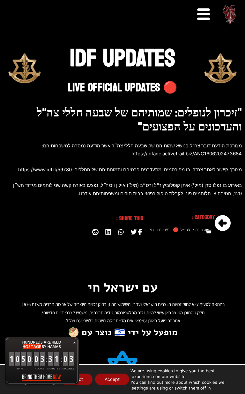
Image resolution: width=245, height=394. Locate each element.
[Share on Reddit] (95, 232)
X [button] (74, 342)
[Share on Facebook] (140, 232)
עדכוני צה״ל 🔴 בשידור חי (178, 230)
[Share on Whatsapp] (121, 232)
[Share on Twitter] (133, 232)
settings (140, 387)
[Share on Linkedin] (108, 232)
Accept (112, 379)
